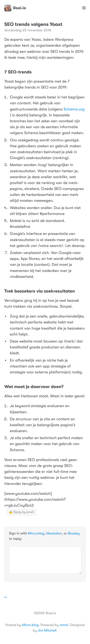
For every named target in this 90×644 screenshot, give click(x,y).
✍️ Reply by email (21, 512)
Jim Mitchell (47, 630)
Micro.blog (36, 533)
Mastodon (54, 533)
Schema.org (74, 109)
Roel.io (19, 8)
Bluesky (74, 533)
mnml (64, 625)
